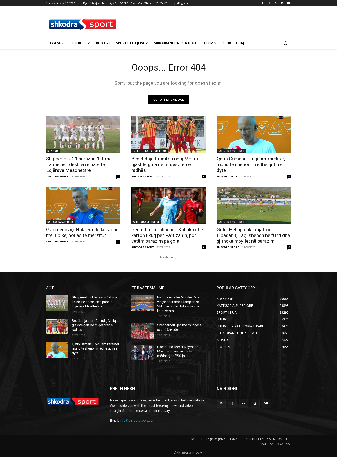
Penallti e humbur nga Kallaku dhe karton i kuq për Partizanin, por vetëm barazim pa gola (167, 235)
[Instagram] (269, 3)
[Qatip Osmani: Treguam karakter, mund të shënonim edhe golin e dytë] (254, 134)
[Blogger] (221, 403)
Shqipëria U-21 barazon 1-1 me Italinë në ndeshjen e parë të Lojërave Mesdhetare (79, 164)
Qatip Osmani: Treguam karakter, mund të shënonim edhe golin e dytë (251, 164)
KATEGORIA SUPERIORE (231, 151)
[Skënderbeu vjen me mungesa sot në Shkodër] (142, 331)
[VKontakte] (266, 403)
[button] (285, 43)
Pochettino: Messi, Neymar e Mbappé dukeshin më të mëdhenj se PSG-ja (177, 351)
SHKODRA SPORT (57, 176)
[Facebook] (262, 3)
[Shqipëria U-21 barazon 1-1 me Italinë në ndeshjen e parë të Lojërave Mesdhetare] (83, 134)
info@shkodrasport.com (137, 420)
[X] (275, 3)
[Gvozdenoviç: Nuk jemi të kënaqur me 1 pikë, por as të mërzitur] (83, 205)
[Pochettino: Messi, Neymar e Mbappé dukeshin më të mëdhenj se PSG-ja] (142, 352)
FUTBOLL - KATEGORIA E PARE (150, 151)
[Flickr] (243, 403)
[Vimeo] (282, 3)
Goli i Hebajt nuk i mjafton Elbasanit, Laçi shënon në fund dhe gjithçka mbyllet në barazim (253, 235)
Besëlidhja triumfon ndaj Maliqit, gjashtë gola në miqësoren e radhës (166, 164)
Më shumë (167, 257)
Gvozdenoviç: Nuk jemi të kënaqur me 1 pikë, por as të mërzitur (82, 232)
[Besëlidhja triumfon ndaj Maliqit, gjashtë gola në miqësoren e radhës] (168, 134)
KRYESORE (53, 151)
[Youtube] (288, 3)
